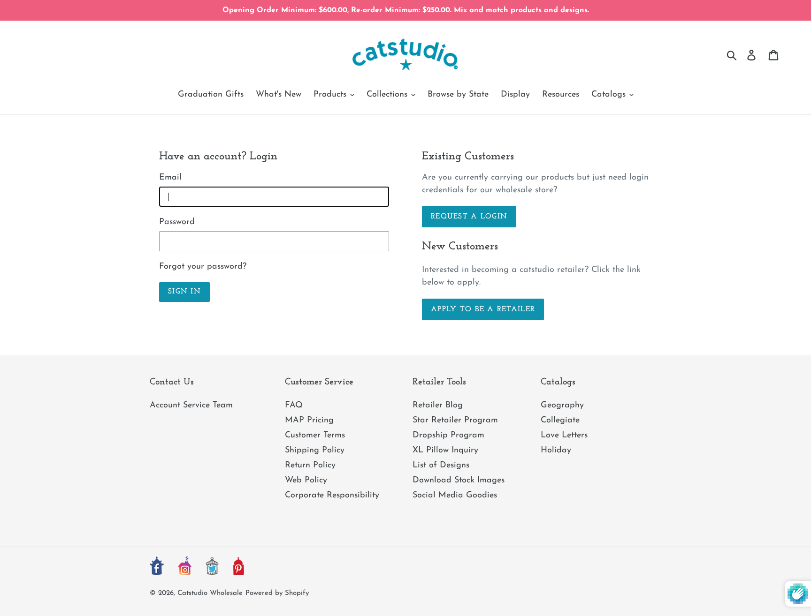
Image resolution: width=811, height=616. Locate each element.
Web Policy (306, 480)
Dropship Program (448, 435)
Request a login (469, 216)
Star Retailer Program (455, 420)
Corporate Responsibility (332, 495)
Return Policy (310, 465)
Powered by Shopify (277, 593)
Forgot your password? (202, 267)
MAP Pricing (309, 420)
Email (170, 177)
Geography (562, 405)
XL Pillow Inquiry (445, 450)
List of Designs (441, 465)
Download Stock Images (459, 480)
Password (177, 222)
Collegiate (560, 420)
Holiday (556, 450)
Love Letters (564, 435)
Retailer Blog (438, 405)
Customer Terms (315, 435)
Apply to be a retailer (483, 309)
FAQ (294, 405)
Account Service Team (191, 405)
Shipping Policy (314, 450)
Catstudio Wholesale (210, 593)
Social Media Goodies (455, 495)
